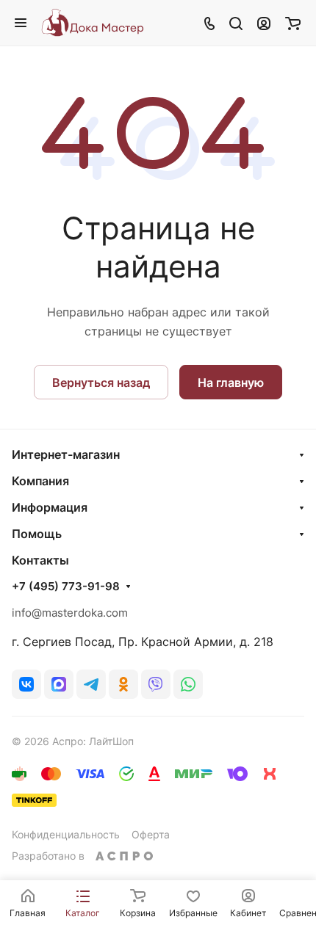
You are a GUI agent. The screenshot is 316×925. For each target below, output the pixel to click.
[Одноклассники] (123, 684)
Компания (40, 481)
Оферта (151, 834)
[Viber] (155, 684)
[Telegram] (91, 684)
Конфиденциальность (66, 834)
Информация (49, 507)
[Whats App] (188, 684)
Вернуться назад (101, 382)
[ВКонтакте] (26, 684)
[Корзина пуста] (293, 22)
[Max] (58, 684)
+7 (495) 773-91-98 (66, 586)
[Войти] (263, 22)
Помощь (37, 533)
